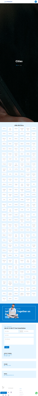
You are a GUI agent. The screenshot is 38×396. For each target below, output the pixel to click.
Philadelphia (33, 245)
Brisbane (22, 149)
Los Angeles (22, 215)
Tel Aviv (27, 277)
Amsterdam (28, 129)
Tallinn (10, 277)
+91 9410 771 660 (8, 365)
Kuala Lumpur (27, 205)
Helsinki (27, 189)
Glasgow (16, 185)
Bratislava (16, 149)
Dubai (16, 174)
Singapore (4, 272)
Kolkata (16, 204)
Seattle (22, 266)
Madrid (4, 219)
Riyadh (28, 255)
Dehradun (28, 169)
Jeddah (22, 199)
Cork (10, 169)
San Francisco (33, 262)
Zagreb (10, 298)
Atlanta (10, 133)
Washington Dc (22, 294)
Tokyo (16, 282)
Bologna (27, 143)
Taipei (4, 277)
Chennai (33, 159)
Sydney (33, 271)
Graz (34, 184)
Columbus (33, 164)
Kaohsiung (4, 205)
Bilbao (10, 143)
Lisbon (34, 209)
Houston (4, 195)
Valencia (22, 289)
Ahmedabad (22, 129)
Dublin (22, 174)
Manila (28, 219)
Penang (22, 245)
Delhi (34, 169)
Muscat (28, 230)
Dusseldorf (27, 174)
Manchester (22, 220)
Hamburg (16, 190)
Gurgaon (10, 190)
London (16, 214)
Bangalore (27, 134)
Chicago (4, 164)
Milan (28, 224)
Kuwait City (34, 205)
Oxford (4, 245)
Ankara (34, 128)
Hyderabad (10, 195)
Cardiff (10, 159)
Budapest (10, 154)
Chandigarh (22, 159)
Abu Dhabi (10, 129)
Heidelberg (22, 190)
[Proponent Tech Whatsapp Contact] (36, 392)
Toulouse (27, 282)
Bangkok (33, 134)
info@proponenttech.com (9, 375)
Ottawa (33, 240)
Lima (28, 209)
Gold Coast (22, 185)
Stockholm (10, 272)
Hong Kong (34, 190)
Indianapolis (22, 195)
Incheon (16, 194)
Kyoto (4, 209)
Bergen (22, 138)
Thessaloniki (4, 282)
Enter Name (7, 331)
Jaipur (10, 199)
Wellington (27, 294)
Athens (4, 133)
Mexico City (16, 225)
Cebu (16, 159)
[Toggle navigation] (36, 2)
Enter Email (6, 335)
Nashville (10, 235)
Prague (28, 250)
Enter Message (7, 339)
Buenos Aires (16, 154)
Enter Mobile (26, 331)
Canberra (4, 159)
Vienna (34, 288)
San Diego (28, 261)
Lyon (34, 214)
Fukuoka (28, 179)
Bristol (28, 148)
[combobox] (21, 331)
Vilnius (4, 293)
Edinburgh (33, 174)
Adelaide (16, 129)
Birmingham (16, 144)
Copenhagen (4, 169)
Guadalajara (4, 190)
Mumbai (16, 230)
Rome (34, 255)
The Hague (34, 277)
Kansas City (34, 200)
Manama (16, 219)
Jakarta (16, 199)
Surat (28, 271)
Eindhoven (10, 179)
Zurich (16, 298)
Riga (16, 255)
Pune (34, 250)
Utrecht (10, 288)
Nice (34, 235)
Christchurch (10, 164)
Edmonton (4, 179)
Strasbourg (16, 272)
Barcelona (4, 139)
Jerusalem (27, 200)
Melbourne (10, 225)
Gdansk (4, 184)
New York (22, 235)
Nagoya (33, 230)
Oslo (28, 240)
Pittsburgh (10, 250)
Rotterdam (4, 261)
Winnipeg (33, 294)
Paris (16, 245)
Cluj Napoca (16, 164)
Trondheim (33, 282)
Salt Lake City (16, 262)
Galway (33, 179)
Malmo (10, 219)
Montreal (10, 230)
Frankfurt (22, 179)
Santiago (10, 267)
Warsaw (16, 293)
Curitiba (16, 169)
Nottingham (10, 240)
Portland (16, 250)
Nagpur (4, 235)
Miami (22, 224)
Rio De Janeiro (22, 256)
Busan (22, 153)
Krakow (22, 204)
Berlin (28, 138)
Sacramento (10, 261)
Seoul (28, 266)
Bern (34, 138)
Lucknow (28, 215)
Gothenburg (27, 185)
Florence (16, 179)
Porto (22, 250)
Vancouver (27, 289)
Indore (28, 194)
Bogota (22, 143)
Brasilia (10, 148)
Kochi (10, 204)
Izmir (4, 199)
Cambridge (33, 154)
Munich (22, 230)
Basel (10, 138)
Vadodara (16, 289)
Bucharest (4, 154)
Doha (10, 174)
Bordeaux (34, 144)
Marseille (33, 220)
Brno (34, 148)
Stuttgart (22, 272)
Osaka (22, 240)
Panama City (10, 245)
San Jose (4, 267)
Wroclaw (4, 299)
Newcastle (27, 235)
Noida (4, 240)
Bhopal (4, 143)
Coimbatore (22, 164)
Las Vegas (10, 210)
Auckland (16, 134)
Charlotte (27, 159)
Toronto (22, 282)
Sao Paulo (16, 267)
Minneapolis (33, 225)
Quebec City (4, 256)
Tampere (22, 277)
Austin (22, 133)
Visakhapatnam (10, 294)
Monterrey (4, 230)
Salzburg (22, 261)
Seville (34, 266)
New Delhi (16, 235)
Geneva (10, 184)
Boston (4, 148)
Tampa (16, 277)
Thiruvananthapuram (10, 283)
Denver (4, 174)
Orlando (16, 240)
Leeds (22, 209)
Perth (28, 245)
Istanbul (33, 194)
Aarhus (4, 128)
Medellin (4, 225)
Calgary (28, 153)
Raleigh (10, 255)
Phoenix (4, 250)
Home (18, 65)
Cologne (27, 164)
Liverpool (4, 215)
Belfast (16, 138)
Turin (4, 288)
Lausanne (16, 210)
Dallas (22, 169)
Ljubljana (10, 215)
